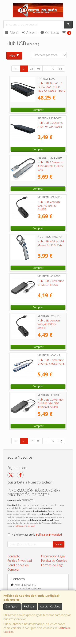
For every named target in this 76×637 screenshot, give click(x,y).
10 (52, 68)
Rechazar (29, 606)
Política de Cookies (54, 561)
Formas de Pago (52, 565)
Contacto (51, 32)
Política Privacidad (19, 561)
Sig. (60, 68)
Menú (14, 32)
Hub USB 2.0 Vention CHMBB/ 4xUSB (51, 282)
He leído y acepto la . (37, 534)
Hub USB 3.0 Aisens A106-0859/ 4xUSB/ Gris (50, 166)
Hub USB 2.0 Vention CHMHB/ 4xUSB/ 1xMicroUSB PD (51, 403)
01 (24, 68)
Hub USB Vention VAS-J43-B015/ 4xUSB (49, 205)
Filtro (13, 55)
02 (31, 68)
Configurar (12, 606)
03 (38, 68)
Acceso (32, 32)
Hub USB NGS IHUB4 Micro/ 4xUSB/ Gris (51, 243)
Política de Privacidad (25, 526)
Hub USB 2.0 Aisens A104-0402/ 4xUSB (50, 124)
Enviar (58, 544)
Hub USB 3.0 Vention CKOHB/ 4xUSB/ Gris (51, 361)
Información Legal (53, 556)
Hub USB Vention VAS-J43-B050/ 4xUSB (49, 324)
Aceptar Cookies (50, 606)
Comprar (38, 110)
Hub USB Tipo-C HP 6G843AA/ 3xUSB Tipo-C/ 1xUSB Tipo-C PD (51, 88)
